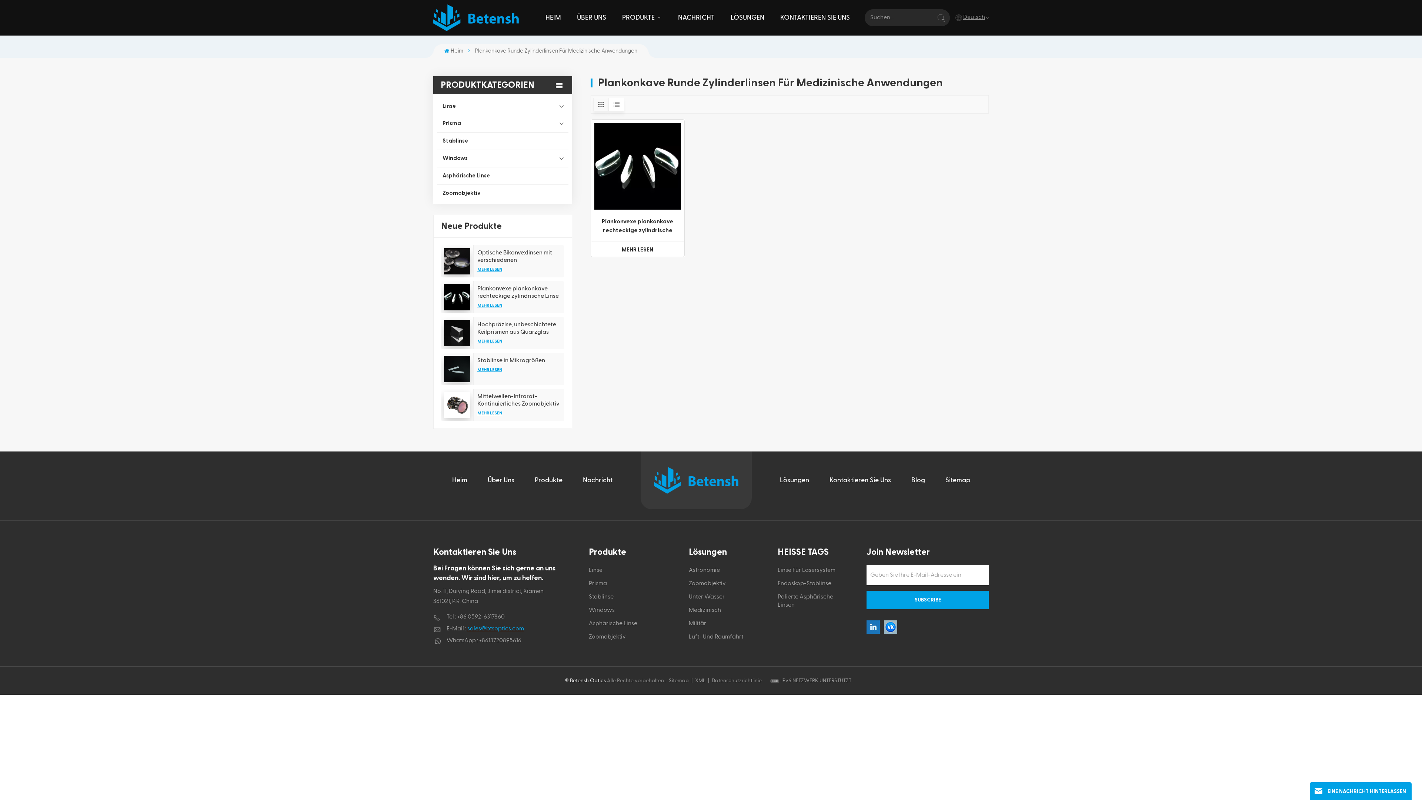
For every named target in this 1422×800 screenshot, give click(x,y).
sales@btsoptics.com (495, 629)
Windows (455, 158)
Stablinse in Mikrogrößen (511, 360)
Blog (918, 480)
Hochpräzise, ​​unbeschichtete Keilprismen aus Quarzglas (516, 328)
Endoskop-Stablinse (804, 584)
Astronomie (704, 570)
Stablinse (455, 141)
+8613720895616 (500, 641)
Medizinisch (705, 610)
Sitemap (957, 480)
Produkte (639, 17)
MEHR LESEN (489, 269)
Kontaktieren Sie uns (815, 17)
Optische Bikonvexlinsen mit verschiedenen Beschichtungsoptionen (514, 257)
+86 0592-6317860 (481, 617)
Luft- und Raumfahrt (716, 637)
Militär (697, 624)
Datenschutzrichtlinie (737, 680)
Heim (553, 17)
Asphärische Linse (466, 176)
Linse (449, 106)
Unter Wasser (707, 597)
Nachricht (696, 17)
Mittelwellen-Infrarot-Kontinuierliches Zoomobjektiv (518, 400)
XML (700, 680)
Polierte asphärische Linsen (805, 601)
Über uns (591, 17)
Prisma (452, 123)
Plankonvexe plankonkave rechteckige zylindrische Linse (518, 292)
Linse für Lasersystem (806, 570)
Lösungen (747, 17)
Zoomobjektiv (462, 193)
